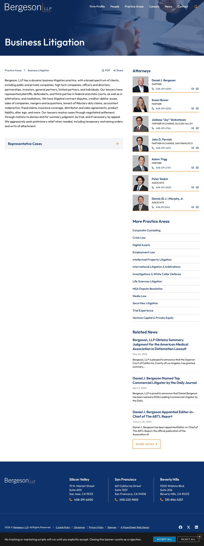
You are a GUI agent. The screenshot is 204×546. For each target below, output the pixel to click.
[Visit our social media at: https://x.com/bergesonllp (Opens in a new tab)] (188, 527)
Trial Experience (143, 310)
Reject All (188, 539)
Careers (154, 6)
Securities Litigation (145, 303)
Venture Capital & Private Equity (153, 318)
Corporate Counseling (146, 230)
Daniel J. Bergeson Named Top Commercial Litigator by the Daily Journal (165, 380)
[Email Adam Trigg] (193, 168)
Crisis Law (139, 237)
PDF (107, 70)
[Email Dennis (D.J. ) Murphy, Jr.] (193, 207)
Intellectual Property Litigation (152, 259)
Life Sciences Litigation (147, 281)
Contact (183, 6)
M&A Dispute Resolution (148, 288)
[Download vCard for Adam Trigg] (197, 168)
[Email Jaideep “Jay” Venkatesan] (193, 128)
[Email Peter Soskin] (193, 187)
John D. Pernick (162, 139)
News (168, 6)
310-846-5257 (174, 499)
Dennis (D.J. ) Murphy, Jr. (168, 198)
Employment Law (144, 252)
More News (145, 444)
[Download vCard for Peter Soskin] (197, 187)
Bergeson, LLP (21, 527)
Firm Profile (97, 6)
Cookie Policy (63, 527)
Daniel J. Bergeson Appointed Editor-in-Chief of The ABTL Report (163, 414)
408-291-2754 (163, 167)
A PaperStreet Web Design (135, 527)
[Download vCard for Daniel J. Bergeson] (197, 89)
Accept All (164, 539)
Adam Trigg (159, 159)
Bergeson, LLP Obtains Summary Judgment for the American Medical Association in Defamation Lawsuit (160, 344)
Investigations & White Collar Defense (157, 274)
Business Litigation (38, 70)
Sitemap (111, 527)
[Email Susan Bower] (193, 108)
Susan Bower (160, 100)
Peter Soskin (160, 179)
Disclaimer (79, 527)
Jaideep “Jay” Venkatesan (169, 120)
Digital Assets (141, 245)
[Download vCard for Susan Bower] (197, 108)
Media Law (139, 296)
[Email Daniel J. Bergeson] (193, 89)
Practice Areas (134, 6)
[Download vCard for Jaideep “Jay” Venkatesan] (197, 128)
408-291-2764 (163, 128)
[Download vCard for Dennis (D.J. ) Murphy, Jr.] (197, 207)
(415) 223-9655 (129, 499)
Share (119, 70)
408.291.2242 (163, 207)
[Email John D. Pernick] (193, 148)
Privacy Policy (96, 527)
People (114, 6)
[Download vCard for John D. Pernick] (197, 148)
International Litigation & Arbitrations (156, 267)
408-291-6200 (163, 88)
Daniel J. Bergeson (163, 80)
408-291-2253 (163, 148)
